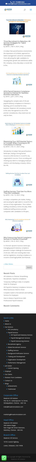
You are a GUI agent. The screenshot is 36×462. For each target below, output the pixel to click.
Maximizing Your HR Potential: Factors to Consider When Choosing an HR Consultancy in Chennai (18, 143)
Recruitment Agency (14, 344)
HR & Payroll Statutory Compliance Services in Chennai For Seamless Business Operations (17, 93)
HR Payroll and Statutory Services (21, 335)
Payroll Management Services (20, 338)
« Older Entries (8, 264)
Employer (8, 371)
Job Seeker (8, 366)
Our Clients (8, 374)
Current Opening (13, 368)
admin (8, 46)
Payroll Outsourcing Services (20, 341)
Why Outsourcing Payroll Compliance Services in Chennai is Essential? (17, 238)
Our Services (9, 327)
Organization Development (16, 360)
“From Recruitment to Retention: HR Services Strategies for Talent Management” (17, 43)
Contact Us (8, 381)
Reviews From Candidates (13, 377)
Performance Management (17, 363)
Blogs (7, 384)
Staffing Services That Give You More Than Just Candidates (17, 192)
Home (7, 321)
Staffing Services (13, 350)
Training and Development (16, 356)
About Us (8, 324)
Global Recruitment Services (17, 347)
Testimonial (12, 389)
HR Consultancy (13, 329)
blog (21, 46)
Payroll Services (13, 332)
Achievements (12, 386)
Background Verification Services (18, 353)
